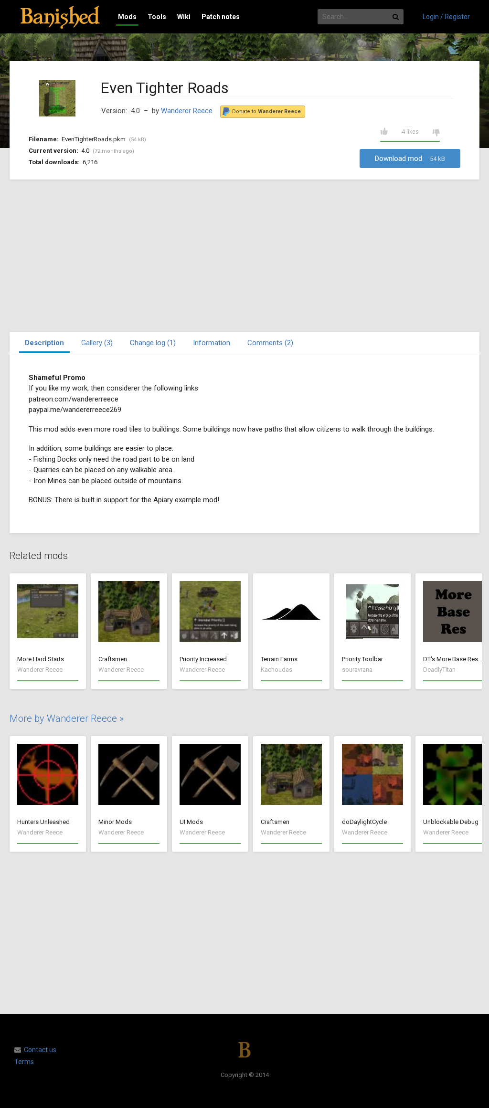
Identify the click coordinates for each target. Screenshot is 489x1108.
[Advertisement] (244, 256)
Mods (127, 17)
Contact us (40, 1050)
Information (211, 342)
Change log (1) (153, 342)
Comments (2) (270, 342)
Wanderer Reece (187, 110)
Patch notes (221, 17)
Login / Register (446, 17)
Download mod (410, 158)
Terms (24, 1062)
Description (44, 342)
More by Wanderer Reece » (67, 718)
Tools (157, 17)
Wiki (184, 17)
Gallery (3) (97, 342)
